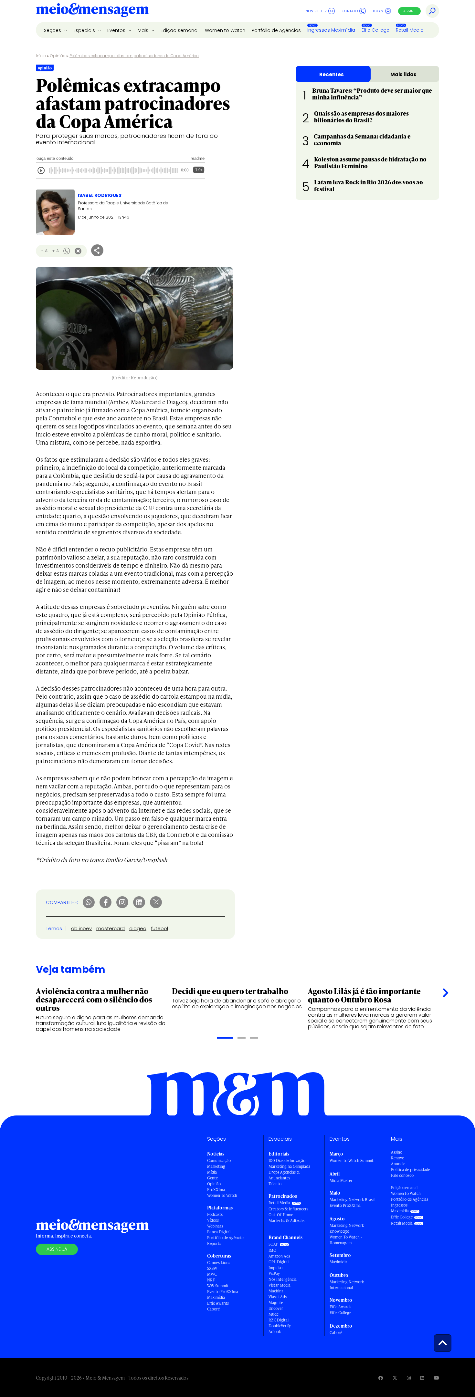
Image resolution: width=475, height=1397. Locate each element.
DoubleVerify (280, 1326)
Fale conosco (402, 1175)
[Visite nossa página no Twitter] (395, 1378)
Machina (276, 1291)
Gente (212, 1178)
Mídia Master (341, 1180)
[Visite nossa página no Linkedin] (422, 1378)
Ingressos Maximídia (331, 30)
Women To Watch (222, 1195)
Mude (274, 1314)
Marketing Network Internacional (347, 1284)
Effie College (375, 30)
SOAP (273, 1244)
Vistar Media (279, 1285)
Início (41, 55)
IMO (272, 1250)
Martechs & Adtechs (286, 1220)
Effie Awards (218, 1303)
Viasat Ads (278, 1296)
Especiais (84, 30)
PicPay (274, 1273)
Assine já (57, 1249)
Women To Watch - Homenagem (346, 1240)
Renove (397, 1158)
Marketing (216, 1166)
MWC (212, 1274)
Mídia (212, 1172)
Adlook (275, 1331)
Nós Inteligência (283, 1279)
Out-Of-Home (281, 1214)
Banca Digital (218, 1232)
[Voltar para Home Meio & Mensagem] (92, 11)
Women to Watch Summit (352, 1160)
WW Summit (217, 1286)
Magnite (276, 1302)
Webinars (215, 1226)
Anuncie (398, 1163)
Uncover (276, 1308)
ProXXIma (216, 1189)
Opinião (58, 55)
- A (44, 251)
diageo (137, 928)
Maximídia (216, 1297)
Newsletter (316, 11)
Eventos (117, 30)
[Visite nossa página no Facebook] (380, 1378)
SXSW (212, 1268)
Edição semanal (179, 30)
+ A (55, 251)
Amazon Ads (279, 1256)
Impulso (275, 1267)
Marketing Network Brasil (352, 1199)
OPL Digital (279, 1262)
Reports (214, 1243)
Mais (144, 30)
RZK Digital (279, 1320)
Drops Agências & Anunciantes (284, 1175)
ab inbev (81, 928)
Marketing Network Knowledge (347, 1228)
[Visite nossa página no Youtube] (436, 1378)
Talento (275, 1183)
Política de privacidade (410, 1169)
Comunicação (219, 1160)
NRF (211, 1280)
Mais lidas (403, 74)
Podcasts (215, 1214)
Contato (350, 11)
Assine (409, 11)
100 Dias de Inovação (287, 1160)
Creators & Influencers (288, 1209)
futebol (159, 928)
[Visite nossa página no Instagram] (409, 1378)
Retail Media (410, 30)
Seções (53, 30)
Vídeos (213, 1220)
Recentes (331, 74)
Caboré (213, 1309)
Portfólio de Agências (276, 30)
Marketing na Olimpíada (289, 1166)
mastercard (110, 928)
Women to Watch (225, 30)
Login (378, 11)
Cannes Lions (218, 1262)
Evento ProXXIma (222, 1291)
